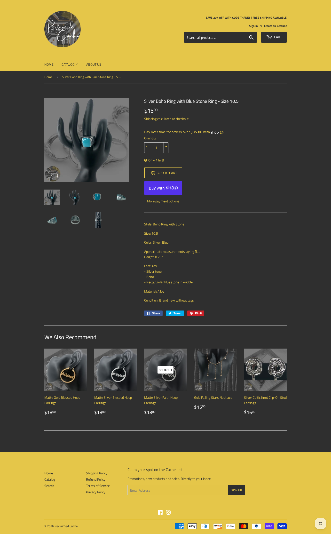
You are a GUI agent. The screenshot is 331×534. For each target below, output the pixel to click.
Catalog (68, 64)
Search (49, 485)
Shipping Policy (96, 473)
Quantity (150, 138)
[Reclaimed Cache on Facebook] (160, 513)
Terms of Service (98, 485)
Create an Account (275, 26)
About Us (93, 64)
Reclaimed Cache (66, 526)
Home (49, 64)
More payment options (163, 201)
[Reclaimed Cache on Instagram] (168, 513)
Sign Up (236, 490)
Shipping (150, 118)
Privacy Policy (95, 491)
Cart (277, 37)
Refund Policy (95, 479)
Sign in (253, 26)
